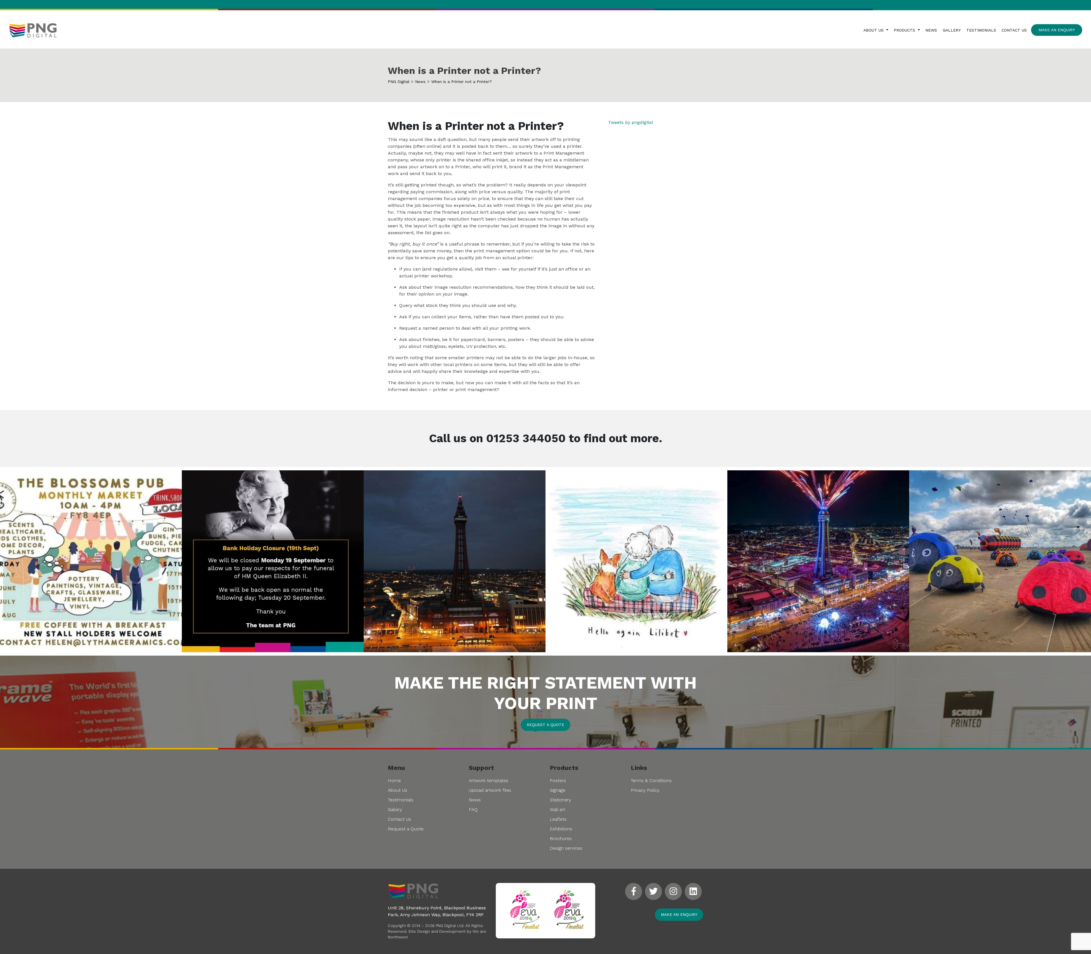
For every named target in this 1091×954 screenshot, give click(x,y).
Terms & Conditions (651, 780)
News (931, 30)
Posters (558, 780)
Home (394, 780)
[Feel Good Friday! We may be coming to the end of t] (1000, 561)
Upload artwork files (490, 790)
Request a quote (545, 724)
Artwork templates (488, 780)
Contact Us (1014, 30)
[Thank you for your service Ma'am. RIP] (636, 561)
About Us (397, 790)
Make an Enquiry (1056, 30)
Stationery (560, 800)
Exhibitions (561, 829)
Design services (566, 848)
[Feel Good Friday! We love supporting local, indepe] (91, 561)
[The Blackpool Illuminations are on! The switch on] (818, 561)
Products (905, 30)
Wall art (557, 809)
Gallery (952, 30)
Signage (557, 790)
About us (874, 30)
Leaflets (558, 819)
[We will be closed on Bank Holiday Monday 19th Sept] (273, 561)
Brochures (561, 838)
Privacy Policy (645, 790)
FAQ (473, 809)
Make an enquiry (679, 914)
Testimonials (981, 30)
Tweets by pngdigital (630, 122)
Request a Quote (406, 829)
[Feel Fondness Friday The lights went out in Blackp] (455, 561)
